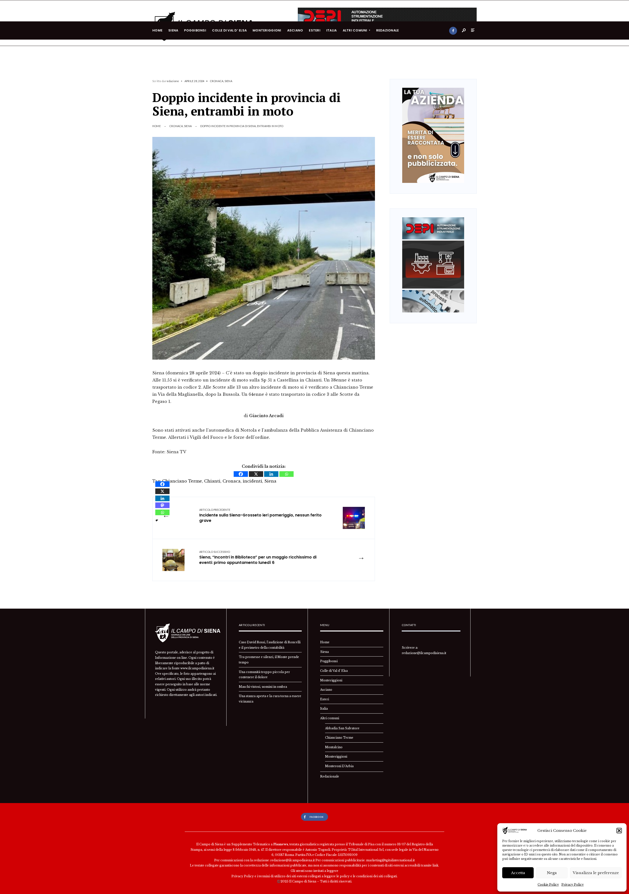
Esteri (314, 30)
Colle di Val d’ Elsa (229, 30)
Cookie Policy (548, 884)
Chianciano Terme (182, 481)
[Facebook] (453, 31)
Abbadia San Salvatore (342, 728)
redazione (172, 81)
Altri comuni (355, 30)
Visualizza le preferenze (596, 872)
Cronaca (217, 81)
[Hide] (157, 520)
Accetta (518, 872)
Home (157, 30)
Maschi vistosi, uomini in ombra (263, 687)
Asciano (295, 30)
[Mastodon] (162, 505)
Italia (331, 30)
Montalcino (334, 747)
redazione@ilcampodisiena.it (424, 653)
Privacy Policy (572, 884)
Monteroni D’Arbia (339, 766)
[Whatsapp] (286, 474)
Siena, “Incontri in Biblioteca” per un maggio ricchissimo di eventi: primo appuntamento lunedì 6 (257, 557)
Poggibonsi (195, 30)
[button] (619, 830)
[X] (256, 474)
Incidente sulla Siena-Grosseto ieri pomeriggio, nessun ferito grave (260, 515)
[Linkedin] (271, 474)
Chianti (212, 481)
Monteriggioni (267, 30)
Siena (173, 30)
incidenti (252, 481)
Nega (552, 872)
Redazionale (387, 30)
